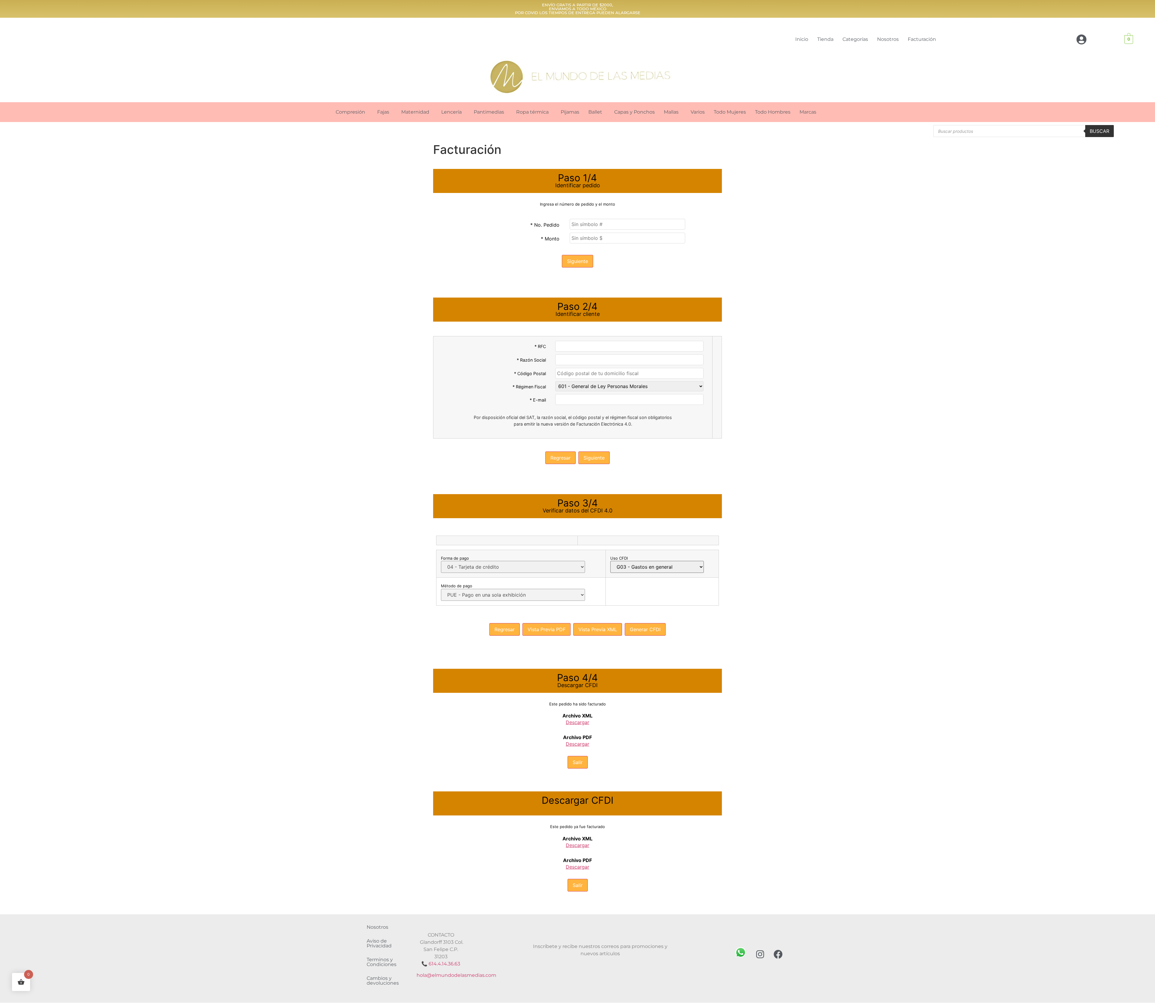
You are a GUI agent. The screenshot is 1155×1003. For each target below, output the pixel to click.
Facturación (922, 39)
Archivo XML (577, 715)
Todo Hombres (772, 112)
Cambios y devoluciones (383, 980)
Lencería (451, 112)
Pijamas (570, 112)
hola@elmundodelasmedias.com (456, 975)
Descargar (577, 722)
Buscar (1099, 131)
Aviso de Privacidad (379, 943)
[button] (352, 112)
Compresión (350, 112)
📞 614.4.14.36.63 (440, 964)
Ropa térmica (532, 112)
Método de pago (456, 586)
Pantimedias (489, 112)
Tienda (825, 39)
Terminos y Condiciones (381, 962)
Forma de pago (455, 558)
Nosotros (888, 39)
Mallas (671, 112)
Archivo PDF (577, 737)
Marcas (807, 112)
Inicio (801, 39)
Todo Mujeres (730, 112)
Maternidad (415, 112)
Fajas (383, 112)
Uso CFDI (619, 558)
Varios (698, 112)
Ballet (595, 112)
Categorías (855, 39)
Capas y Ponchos (634, 112)
